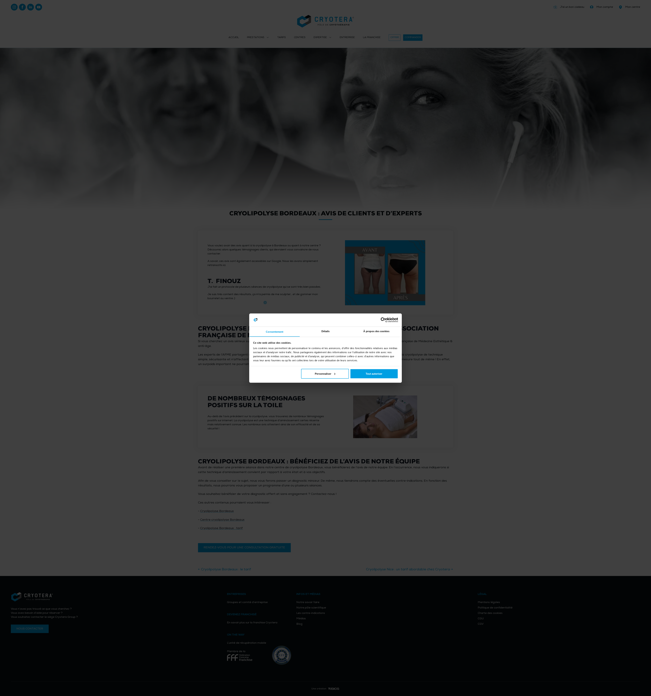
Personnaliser (323, 373)
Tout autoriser (374, 373)
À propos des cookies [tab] (376, 331)
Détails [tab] (325, 331)
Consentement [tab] (274, 331)
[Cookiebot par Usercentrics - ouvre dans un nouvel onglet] (383, 320)
